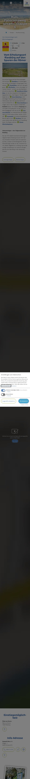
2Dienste (8, 396)
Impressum (14, 386)
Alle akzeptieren (24, 401)
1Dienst (8, 391)
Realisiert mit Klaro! (24, 405)
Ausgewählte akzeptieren (8, 401)
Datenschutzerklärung (6, 386)
